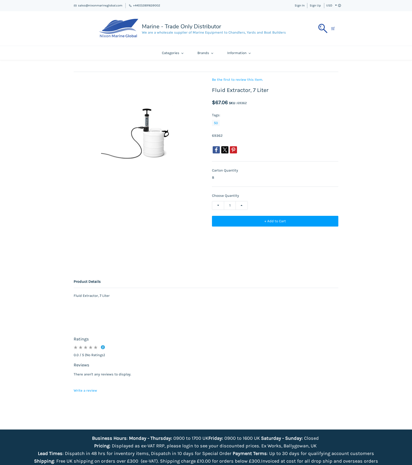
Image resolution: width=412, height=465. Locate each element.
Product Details (87, 281)
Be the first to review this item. (237, 79)
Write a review (85, 390)
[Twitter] (224, 149)
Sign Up (315, 5)
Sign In (300, 5)
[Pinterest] (233, 149)
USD (329, 5)
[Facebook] (216, 149)
